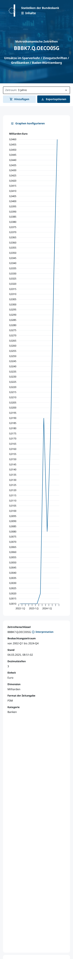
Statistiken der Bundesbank (40, 8)
